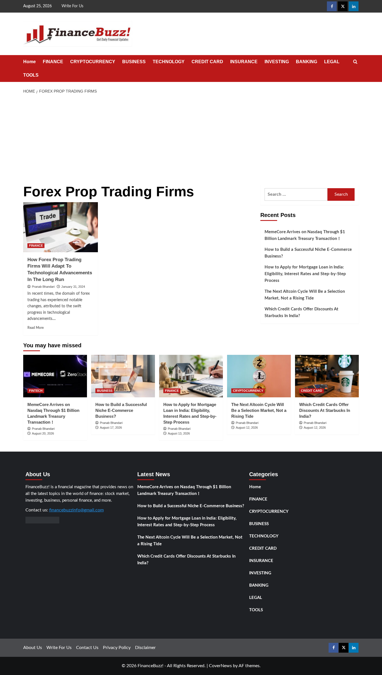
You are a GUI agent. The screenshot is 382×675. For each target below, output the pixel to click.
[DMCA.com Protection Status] (42, 520)
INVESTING (277, 61)
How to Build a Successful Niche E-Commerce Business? (308, 252)
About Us (32, 647)
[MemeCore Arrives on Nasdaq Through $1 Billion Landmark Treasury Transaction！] (55, 376)
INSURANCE (244, 61)
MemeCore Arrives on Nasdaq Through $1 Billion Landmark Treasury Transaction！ (305, 235)
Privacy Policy (117, 647)
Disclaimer (145, 647)
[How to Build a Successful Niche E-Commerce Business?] (123, 376)
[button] (355, 62)
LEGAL (331, 61)
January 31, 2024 (73, 286)
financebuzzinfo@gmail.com (76, 510)
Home (29, 61)
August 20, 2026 (43, 433)
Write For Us (72, 6)
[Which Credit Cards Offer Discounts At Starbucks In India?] (327, 376)
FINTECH (36, 390)
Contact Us (87, 647)
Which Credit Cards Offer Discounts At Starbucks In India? (301, 312)
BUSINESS (134, 61)
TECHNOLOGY (169, 61)
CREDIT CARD (207, 61)
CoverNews (220, 666)
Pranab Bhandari (43, 286)
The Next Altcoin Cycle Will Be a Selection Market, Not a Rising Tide (305, 294)
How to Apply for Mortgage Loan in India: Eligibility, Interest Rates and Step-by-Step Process (305, 274)
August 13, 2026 (179, 433)
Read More (35, 327)
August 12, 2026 (247, 427)
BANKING (306, 61)
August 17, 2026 (111, 427)
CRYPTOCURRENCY (92, 61)
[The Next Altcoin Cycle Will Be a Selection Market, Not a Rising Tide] (259, 376)
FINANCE (53, 61)
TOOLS (31, 75)
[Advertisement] (191, 139)
